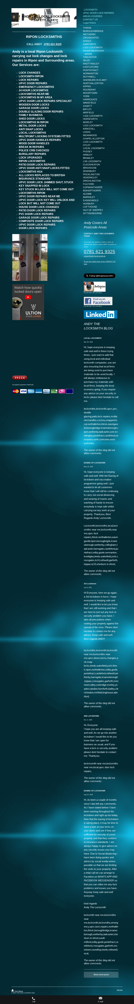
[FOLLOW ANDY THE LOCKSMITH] (95, 287)
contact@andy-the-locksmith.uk (94, 256)
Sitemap (20, 991)
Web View (120, 990)
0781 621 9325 (52, 44)
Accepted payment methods (23, 385)
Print (16, 991)
